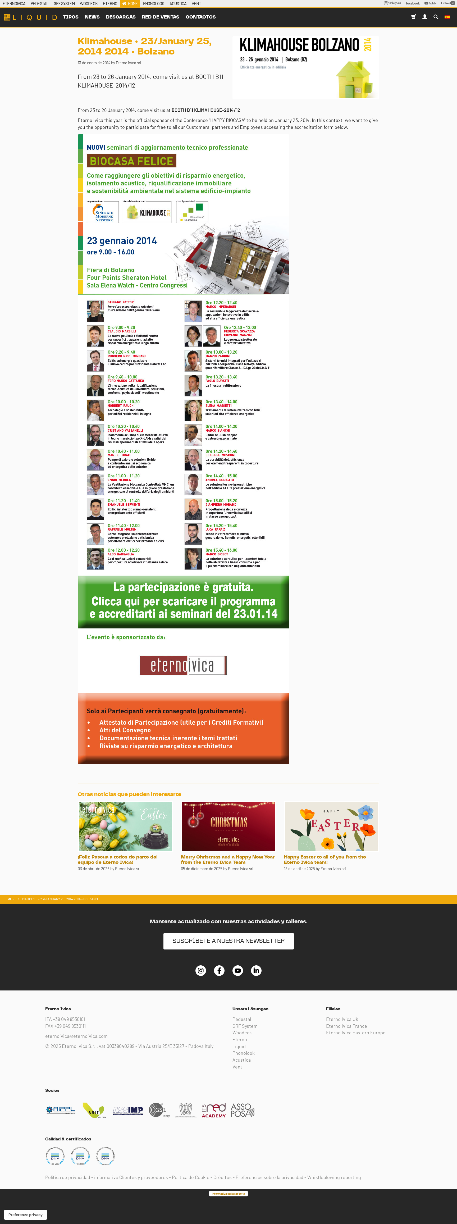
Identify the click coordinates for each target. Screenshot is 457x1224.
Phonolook (243, 1053)
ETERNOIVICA (14, 4)
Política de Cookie (190, 1177)
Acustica (241, 1060)
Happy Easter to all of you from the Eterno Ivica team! (325, 860)
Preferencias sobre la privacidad (269, 1177)
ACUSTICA (178, 4)
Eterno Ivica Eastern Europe (356, 1033)
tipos (71, 17)
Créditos (222, 1177)
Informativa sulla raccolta (228, 1193)
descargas (121, 17)
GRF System (245, 1026)
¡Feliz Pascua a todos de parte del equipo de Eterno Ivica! (118, 860)
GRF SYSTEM (64, 4)
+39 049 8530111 (70, 1026)
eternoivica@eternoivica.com (76, 1036)
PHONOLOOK (153, 4)
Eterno (239, 1040)
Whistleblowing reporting (334, 1177)
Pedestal (241, 1019)
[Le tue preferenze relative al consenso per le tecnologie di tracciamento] (25, 1215)
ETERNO (110, 4)
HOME (133, 4)
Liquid (239, 1046)
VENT (196, 4)
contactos (201, 17)
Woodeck (242, 1033)
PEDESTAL (39, 4)
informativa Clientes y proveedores (131, 1177)
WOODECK (89, 4)
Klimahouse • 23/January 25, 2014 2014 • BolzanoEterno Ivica (30, 17)
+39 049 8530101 (69, 1019)
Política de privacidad (67, 1177)
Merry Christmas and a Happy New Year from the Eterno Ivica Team (228, 860)
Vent (237, 1067)
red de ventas (160, 17)
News (92, 17)
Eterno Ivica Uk (342, 1019)
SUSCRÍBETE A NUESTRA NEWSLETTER (228, 941)
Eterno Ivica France (346, 1026)
